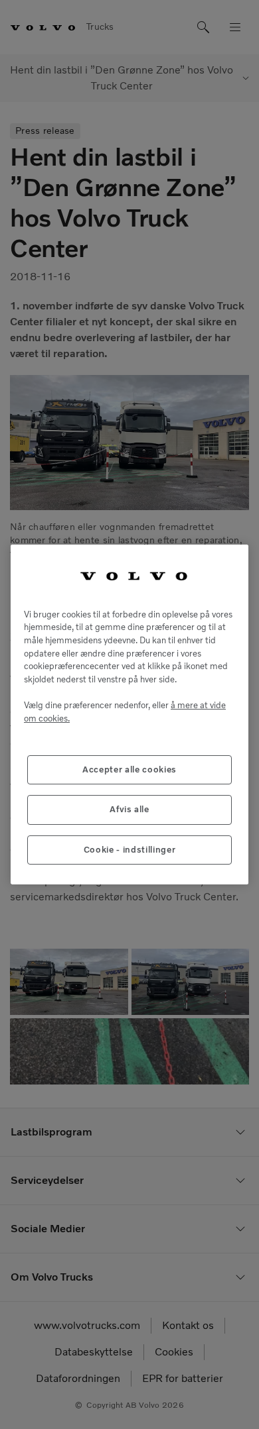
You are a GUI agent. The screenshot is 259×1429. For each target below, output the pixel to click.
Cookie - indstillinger (129, 850)
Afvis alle (129, 809)
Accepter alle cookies (129, 769)
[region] (129, 714)
